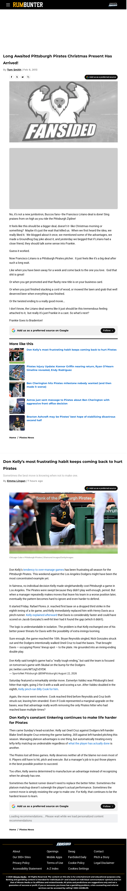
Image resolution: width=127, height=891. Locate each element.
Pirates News (26, 437)
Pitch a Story (101, 857)
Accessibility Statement (27, 868)
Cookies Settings (78, 868)
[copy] (28, 77)
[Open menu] (8, 5)
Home (12, 437)
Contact (99, 851)
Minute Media (19, 877)
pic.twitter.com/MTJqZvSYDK (27, 669)
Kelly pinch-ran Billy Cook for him (38, 689)
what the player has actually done (89, 743)
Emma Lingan (16, 480)
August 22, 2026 (67, 673)
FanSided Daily (77, 857)
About (16, 851)
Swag (71, 851)
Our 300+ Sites (22, 857)
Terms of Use (55, 862)
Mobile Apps (54, 857)
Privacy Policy (21, 862)
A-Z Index (53, 868)
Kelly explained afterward (41, 615)
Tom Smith (14, 69)
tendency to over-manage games (43, 569)
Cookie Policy (76, 862)
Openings (52, 851)
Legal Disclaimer (104, 862)
